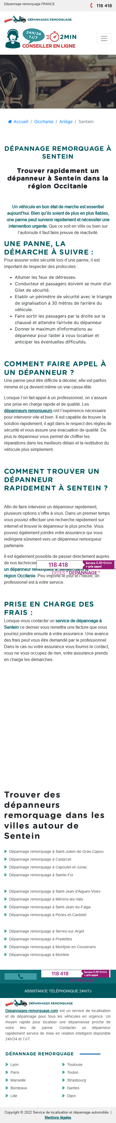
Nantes (72, 1088)
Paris (14, 1072)
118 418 (104, 6)
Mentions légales (58, 1117)
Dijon (71, 1096)
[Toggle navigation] (104, 38)
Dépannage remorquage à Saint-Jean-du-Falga (49, 907)
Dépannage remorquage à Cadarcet (39, 859)
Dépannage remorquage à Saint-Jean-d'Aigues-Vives (54, 891)
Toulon (72, 1072)
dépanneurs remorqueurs (28, 410)
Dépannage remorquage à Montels (38, 954)
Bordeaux (18, 1088)
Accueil (20, 121)
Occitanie (43, 121)
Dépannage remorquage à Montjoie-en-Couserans (52, 947)
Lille (13, 1096)
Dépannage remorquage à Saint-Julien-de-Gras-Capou (56, 851)
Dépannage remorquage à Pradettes (40, 939)
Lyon (14, 1064)
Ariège (66, 121)
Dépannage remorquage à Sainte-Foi (40, 875)
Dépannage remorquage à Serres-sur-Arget (46, 931)
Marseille (17, 1080)
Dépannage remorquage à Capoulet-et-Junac (47, 867)
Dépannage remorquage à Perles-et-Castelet (47, 915)
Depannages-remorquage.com (31, 1011)
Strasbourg (76, 1080)
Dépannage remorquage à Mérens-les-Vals (45, 899)
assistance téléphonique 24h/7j (58, 991)
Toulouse (74, 1064)
